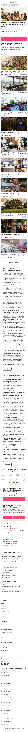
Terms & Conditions (5, 611)
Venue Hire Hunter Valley (6, 697)
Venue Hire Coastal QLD (6, 683)
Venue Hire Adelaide (5, 672)
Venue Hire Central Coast (6, 680)
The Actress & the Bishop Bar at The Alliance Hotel (9, 132)
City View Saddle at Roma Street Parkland (8, 213)
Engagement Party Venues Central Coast (11, 586)
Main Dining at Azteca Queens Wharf (9, 234)
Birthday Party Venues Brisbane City (10, 558)
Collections (3, 616)
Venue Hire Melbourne (5, 702)
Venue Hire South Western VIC (7, 718)
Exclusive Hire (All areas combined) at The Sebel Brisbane (9, 173)
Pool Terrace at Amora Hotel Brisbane (7, 152)
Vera (2, 624)
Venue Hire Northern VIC (6, 710)
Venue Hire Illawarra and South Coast (8, 699)
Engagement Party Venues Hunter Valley (11, 591)
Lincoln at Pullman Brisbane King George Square (8, 254)
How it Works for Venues (6, 645)
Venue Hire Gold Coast (5, 691)
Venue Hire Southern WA (6, 721)
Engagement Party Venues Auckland (10, 584)
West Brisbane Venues (7, 577)
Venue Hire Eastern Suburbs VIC (7, 688)
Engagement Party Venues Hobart (10, 589)
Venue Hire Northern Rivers (6, 707)
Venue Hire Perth (4, 713)
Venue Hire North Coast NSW (7, 705)
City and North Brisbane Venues (9, 567)
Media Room (3, 605)
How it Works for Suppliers (6, 647)
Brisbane (8, 4)
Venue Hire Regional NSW (6, 716)
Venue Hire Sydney (5, 724)
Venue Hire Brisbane (5, 675)
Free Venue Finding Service (6, 632)
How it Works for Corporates (6, 629)
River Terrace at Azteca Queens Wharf (8, 91)
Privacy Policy (3, 608)
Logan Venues (5, 572)
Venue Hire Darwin (4, 686)
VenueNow (3, 4)
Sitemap (2, 637)
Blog (1, 614)
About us (2, 603)
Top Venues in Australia (5, 635)
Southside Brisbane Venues (8, 575)
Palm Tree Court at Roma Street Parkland (8, 71)
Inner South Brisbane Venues (8, 570)
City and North (13, 4)
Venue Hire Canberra (5, 677)
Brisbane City (19, 4)
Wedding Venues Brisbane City (9, 561)
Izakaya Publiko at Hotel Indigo (8, 193)
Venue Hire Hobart (4, 694)
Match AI (2, 626)
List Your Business (4, 650)
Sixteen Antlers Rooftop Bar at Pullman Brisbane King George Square (8, 112)
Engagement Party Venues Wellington (11, 594)
